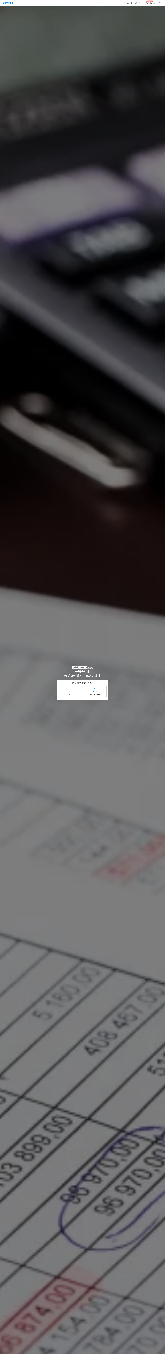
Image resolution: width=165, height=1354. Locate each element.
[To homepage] (8, 3)
